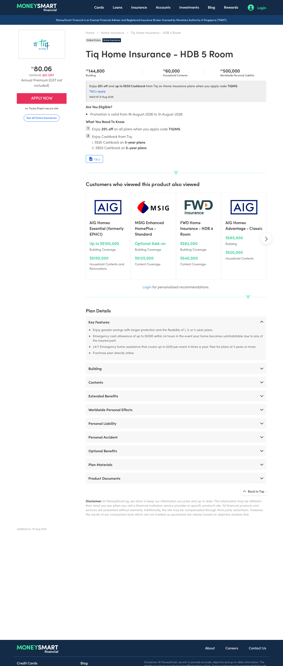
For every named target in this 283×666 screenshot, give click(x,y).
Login (261, 7)
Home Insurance (112, 32)
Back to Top (255, 491)
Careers (231, 647)
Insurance (139, 7)
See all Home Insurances (42, 117)
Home (90, 32)
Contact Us (257, 647)
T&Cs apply (97, 91)
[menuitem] (99, 7)
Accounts (163, 7)
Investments (189, 7)
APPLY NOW (41, 98)
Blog (211, 7)
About (210, 647)
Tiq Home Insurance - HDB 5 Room (156, 32)
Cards (99, 7)
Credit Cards (27, 662)
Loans (117, 7)
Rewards (231, 7)
